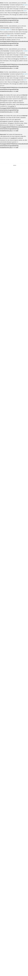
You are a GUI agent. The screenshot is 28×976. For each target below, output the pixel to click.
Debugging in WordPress (19, 12)
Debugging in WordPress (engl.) (8, 104)
